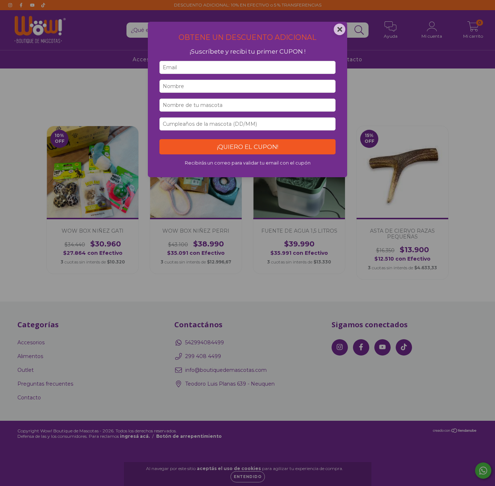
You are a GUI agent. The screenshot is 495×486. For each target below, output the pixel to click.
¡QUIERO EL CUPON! (247, 146)
